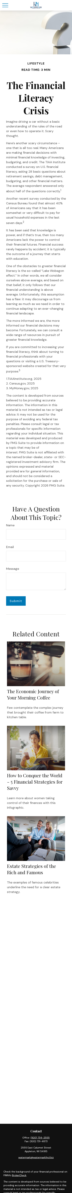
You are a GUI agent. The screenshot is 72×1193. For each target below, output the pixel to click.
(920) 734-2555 (40, 1137)
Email (10, 547)
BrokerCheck (19, 1175)
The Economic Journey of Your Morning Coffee (33, 694)
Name (10, 525)
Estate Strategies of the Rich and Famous (31, 869)
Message (12, 569)
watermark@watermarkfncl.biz (36, 1157)
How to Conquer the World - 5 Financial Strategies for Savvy (34, 781)
